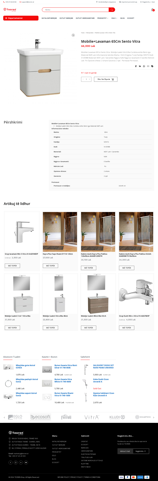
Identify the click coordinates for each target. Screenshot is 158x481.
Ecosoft (84, 445)
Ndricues (85, 448)
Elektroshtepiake (88, 454)
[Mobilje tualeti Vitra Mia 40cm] (60, 294)
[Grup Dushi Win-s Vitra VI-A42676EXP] (136, 294)
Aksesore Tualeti (11, 356)
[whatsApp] (144, 66)
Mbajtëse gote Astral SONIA (25, 366)
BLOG (54, 459)
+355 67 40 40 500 (19, 456)
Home (82, 33)
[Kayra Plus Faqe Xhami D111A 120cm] (60, 232)
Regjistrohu (146, 2)
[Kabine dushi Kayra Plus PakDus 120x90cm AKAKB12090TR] (98, 232)
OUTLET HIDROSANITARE (61, 448)
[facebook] (136, 66)
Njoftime (85, 464)
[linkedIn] (140, 66)
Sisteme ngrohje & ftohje (92, 460)
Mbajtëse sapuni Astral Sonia (26, 394)
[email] (148, 66)
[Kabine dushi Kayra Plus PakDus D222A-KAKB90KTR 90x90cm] (136, 232)
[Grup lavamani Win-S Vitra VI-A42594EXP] (22, 232)
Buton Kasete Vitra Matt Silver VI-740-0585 (65, 366)
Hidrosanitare (89, 33)
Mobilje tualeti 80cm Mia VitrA (93, 316)
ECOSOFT (55, 462)
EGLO (54, 455)
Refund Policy (63, 477)
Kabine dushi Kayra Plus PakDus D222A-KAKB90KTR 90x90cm (135, 255)
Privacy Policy (77, 477)
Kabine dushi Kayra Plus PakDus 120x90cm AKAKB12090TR (94, 255)
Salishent (85, 356)
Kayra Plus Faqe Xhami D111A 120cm (58, 254)
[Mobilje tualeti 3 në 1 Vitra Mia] (22, 294)
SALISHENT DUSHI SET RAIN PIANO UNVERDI (103, 366)
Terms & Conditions (92, 477)
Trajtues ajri (87, 457)
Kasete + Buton (49, 356)
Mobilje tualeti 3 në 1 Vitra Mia (17, 316)
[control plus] (89, 79)
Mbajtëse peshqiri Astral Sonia (27, 380)
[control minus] (82, 79)
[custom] (10, 462)
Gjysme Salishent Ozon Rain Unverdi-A (103, 394)
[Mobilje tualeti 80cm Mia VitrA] (98, 294)
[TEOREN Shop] (21, 10)
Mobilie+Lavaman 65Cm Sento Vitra (105, 33)
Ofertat (84, 441)
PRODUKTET (56, 452)
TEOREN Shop (19, 477)
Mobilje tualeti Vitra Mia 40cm (55, 316)
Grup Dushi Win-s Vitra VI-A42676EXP (134, 316)
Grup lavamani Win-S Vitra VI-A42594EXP (21, 254)
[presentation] (4, 417)
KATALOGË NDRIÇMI (59, 441)
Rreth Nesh (86, 467)
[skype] (152, 66)
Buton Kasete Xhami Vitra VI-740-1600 (63, 394)
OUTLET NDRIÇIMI (58, 445)
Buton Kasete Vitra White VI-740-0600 (63, 380)
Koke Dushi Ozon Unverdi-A (101, 380)
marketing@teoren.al (21, 453)
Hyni (153, 2)
